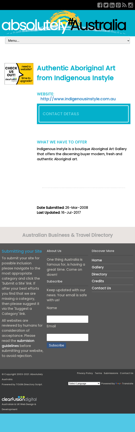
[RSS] (123, 4)
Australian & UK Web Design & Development (19, 407)
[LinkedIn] (111, 4)
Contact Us (101, 288)
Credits (98, 281)
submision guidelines (18, 343)
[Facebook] (99, 4)
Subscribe (56, 345)
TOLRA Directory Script (29, 384)
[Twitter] (105, 4)
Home (97, 260)
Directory (99, 274)
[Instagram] (129, 4)
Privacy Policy (85, 373)
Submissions (111, 373)
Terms (98, 373)
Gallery (98, 267)
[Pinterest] (117, 4)
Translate (127, 383)
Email (51, 326)
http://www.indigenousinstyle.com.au (78, 99)
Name (52, 308)
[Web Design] (19, 73)
